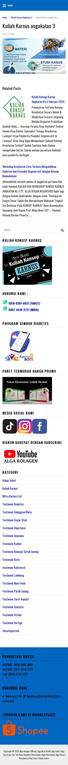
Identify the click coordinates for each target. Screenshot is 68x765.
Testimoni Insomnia (13, 536)
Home (4, 17)
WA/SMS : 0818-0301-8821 (17, 665)
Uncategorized (10, 631)
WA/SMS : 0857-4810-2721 (17, 669)
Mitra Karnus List (12, 496)
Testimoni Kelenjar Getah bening (20, 551)
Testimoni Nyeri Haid (13, 583)
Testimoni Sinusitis (13, 607)
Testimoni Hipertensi (14, 528)
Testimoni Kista (11, 559)
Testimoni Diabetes (13, 504)
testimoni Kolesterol (13, 567)
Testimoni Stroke (12, 615)
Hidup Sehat (9, 480)
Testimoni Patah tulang (15, 591)
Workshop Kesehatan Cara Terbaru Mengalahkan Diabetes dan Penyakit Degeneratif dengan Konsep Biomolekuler (30, 171)
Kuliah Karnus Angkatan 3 (21, 17)
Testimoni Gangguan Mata (17, 512)
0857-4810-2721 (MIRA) (24, 310)
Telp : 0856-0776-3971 (15, 674)
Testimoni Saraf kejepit (15, 599)
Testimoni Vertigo (12, 623)
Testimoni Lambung (13, 575)
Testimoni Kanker (12, 544)
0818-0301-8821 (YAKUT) (24, 303)
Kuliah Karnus (9, 488)
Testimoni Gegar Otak (14, 520)
